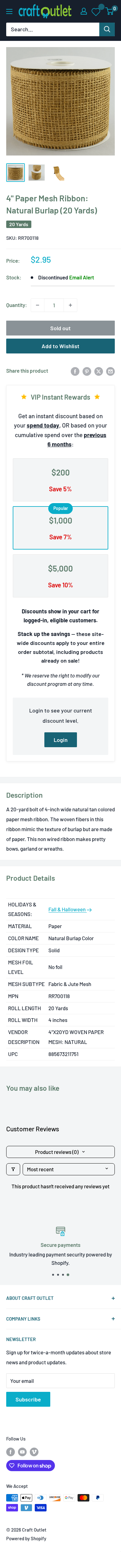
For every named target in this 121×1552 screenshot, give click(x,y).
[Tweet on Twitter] (98, 371)
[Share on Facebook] (75, 371)
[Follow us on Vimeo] (34, 1451)
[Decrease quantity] (37, 305)
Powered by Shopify (26, 1538)
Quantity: (16, 305)
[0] (110, 11)
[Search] (107, 29)
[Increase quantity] (70, 305)
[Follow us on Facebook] (10, 1451)
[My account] (84, 11)
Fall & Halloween (67, 909)
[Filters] (13, 1169)
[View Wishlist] (96, 11)
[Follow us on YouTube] (22, 1451)
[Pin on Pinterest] (87, 371)
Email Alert (81, 277)
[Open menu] (9, 11)
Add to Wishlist (60, 346)
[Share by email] (110, 371)
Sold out (60, 328)
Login (61, 739)
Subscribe (28, 1399)
